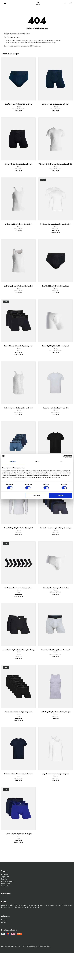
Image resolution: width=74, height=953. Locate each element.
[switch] (28, 487)
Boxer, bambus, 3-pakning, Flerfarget (18, 834)
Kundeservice (5, 874)
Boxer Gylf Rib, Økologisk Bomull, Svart (18, 164)
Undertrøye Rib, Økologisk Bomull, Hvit (18, 224)
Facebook (4, 920)
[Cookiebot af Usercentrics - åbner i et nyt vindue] (64, 456)
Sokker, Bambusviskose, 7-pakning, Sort (18, 588)
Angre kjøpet (5, 877)
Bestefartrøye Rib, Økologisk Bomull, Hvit (18, 528)
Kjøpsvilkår (4, 879)
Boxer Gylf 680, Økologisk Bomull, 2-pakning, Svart (18, 651)
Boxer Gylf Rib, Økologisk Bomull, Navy (55, 104)
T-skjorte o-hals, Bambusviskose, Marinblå (18, 774)
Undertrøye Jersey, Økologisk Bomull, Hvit (18, 286)
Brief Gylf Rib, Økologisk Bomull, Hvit (55, 588)
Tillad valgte (36, 495)
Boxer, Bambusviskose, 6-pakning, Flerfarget (55, 528)
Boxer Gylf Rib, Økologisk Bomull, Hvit (55, 346)
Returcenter (5, 894)
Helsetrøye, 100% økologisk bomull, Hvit (18, 408)
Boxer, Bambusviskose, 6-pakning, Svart (18, 712)
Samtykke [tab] (13, 461)
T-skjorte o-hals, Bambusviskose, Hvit (55, 408)
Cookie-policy (5, 884)
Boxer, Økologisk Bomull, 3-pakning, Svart (18, 346)
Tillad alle (60, 495)
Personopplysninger (7, 881)
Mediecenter (5, 886)
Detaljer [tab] (37, 461)
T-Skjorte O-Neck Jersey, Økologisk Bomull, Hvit (55, 164)
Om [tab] (61, 461)
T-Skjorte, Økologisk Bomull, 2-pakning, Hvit (55, 224)
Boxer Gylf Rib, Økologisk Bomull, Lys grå (55, 650)
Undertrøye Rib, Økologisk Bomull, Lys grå (55, 712)
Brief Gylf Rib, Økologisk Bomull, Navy (18, 104)
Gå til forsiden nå (35, 46)
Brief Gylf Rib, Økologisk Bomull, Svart (55, 286)
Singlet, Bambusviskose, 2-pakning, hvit (55, 774)
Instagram (4, 922)
